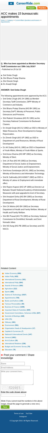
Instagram (23, 416)
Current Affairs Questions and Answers (27, 20)
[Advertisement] (24, 42)
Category (10, 20)
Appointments (5, 22)
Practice (42, 8)
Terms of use (19, 413)
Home (3, 20)
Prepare (30, 8)
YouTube (29, 413)
